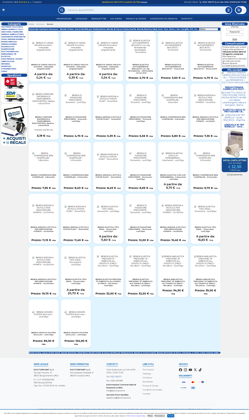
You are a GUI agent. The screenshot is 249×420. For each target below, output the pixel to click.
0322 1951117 (116, 377)
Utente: (235, 27)
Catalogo (81, 18)
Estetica (6, 56)
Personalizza (159, 416)
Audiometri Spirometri (13, 37)
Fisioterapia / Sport (12, 59)
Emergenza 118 (8, 54)
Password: (235, 32)
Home (31, 24)
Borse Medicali (9, 42)
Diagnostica (7, 47)
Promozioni (64, 18)
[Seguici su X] (195, 370)
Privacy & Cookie (136, 18)
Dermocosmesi (9, 44)
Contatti (186, 18)
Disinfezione (7, 49)
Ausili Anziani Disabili (12, 39)
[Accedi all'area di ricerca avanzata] (228, 10)
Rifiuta (150, 416)
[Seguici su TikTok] (200, 370)
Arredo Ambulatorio (12, 34)
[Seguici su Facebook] (180, 370)
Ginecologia (7, 61)
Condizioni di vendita (163, 18)
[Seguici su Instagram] (185, 370)
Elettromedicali (10, 52)
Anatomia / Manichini (12, 32)
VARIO (4, 71)
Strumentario (8, 69)
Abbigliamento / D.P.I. (12, 29)
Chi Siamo (116, 18)
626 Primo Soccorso (12, 27)
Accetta (171, 416)
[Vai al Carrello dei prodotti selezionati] (244, 10)
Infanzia (5, 64)
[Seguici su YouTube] (190, 370)
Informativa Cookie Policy (136, 416)
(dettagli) (143, 2)
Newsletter (98, 18)
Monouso (6, 66)
